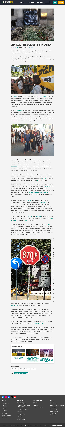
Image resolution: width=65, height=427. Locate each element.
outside (39, 180)
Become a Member (54, 409)
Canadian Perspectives (38, 407)
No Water (20, 403)
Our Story (4, 402)
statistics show (47, 186)
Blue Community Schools (23, 409)
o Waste (24, 403)
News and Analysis (37, 400)
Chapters (20, 416)
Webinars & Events (21, 419)
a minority (20, 110)
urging (15, 220)
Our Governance (5, 403)
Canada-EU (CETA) (19, 373)
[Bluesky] (3, 397)
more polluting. (39, 323)
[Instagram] (6, 397)
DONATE (61, 2)
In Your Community (21, 414)
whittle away (14, 305)
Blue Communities (22, 418)
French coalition (41, 96)
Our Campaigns (20, 402)
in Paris (15, 96)
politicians (38, 216)
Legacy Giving (53, 413)
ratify (26, 220)
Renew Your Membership (55, 411)
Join (55, 2)
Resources (35, 405)
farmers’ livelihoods (34, 192)
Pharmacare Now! (22, 408)
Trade (26, 373)
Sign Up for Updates (6, 415)
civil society (30, 216)
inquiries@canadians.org (57, 425)
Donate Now (52, 402)
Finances (5, 410)
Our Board (5, 405)
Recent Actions (21, 413)
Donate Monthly (53, 403)
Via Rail (29, 200)
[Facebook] (9, 397)
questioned (14, 166)
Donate (51, 400)
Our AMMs (5, 407)
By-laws (4, 408)
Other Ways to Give (54, 414)
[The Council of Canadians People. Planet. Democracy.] (8, 2)
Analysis (40, 2)
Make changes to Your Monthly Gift (56, 407)
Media (34, 403)
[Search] (48, 2)
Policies (4, 412)
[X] (12, 397)
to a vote (15, 121)
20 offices (44, 178)
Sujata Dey (15, 47)
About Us (22, 2)
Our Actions (19, 411)
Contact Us (4, 416)
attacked (47, 224)
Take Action (31, 2)
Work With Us (5, 413)
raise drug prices (44, 192)
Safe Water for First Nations (24, 405)
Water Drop (20, 406)
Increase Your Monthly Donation (57, 405)
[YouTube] (15, 397)
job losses (43, 202)
